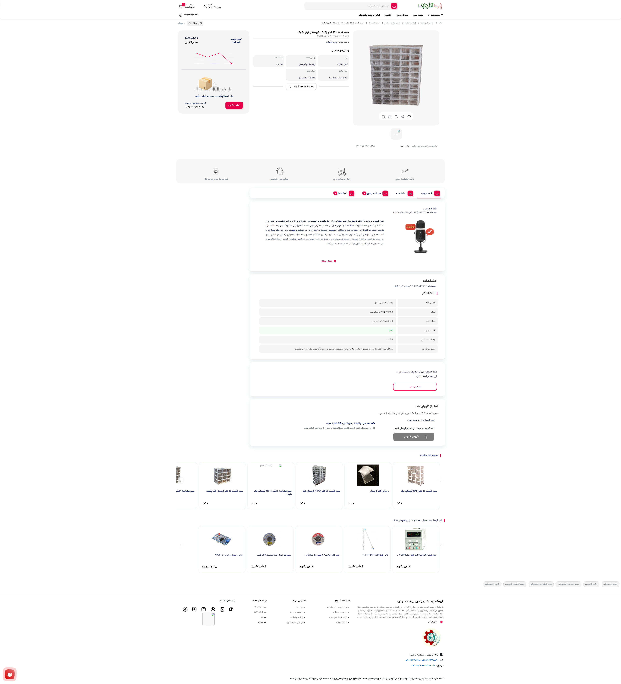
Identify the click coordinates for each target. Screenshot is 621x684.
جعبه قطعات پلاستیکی (541, 584)
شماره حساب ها (296, 612)
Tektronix (259, 607)
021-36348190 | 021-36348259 (421, 660)
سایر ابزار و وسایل (392, 22)
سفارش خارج (402, 15)
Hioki (261, 617)
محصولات (435, 15)
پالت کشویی (591, 584)
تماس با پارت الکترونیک (369, 15)
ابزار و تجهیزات (427, 22)
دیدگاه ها (342, 193)
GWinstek (258, 612)
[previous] (440, 480)
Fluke (260, 622)
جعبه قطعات (374, 22)
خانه (440, 22)
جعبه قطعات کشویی (514, 584)
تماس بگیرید (234, 105)
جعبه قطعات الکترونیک (568, 584)
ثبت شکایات (341, 622)
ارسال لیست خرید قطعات (336, 607)
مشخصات (401, 193)
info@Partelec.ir (423, 665)
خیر (402, 146)
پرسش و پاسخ (374, 193)
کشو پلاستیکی (492, 584)
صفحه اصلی (418, 15)
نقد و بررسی (427, 193)
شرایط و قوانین (296, 617)
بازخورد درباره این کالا (366, 145)
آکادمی (388, 15)
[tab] (429, 192)
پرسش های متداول (294, 622)
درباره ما (299, 607)
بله (408, 146)
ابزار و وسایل (410, 22)
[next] (180, 480)
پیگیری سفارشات (340, 612)
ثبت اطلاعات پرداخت (338, 617)
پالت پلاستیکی (610, 584)
